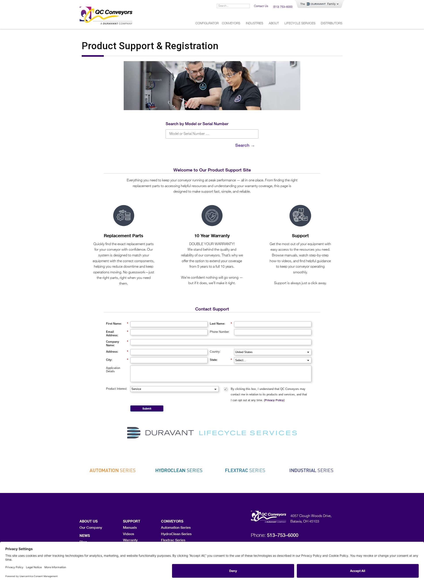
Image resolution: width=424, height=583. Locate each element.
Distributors (331, 23)
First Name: (117, 323)
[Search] (247, 6)
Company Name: (117, 343)
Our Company (91, 527)
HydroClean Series (176, 534)
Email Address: (117, 333)
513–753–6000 (282, 535)
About (274, 23)
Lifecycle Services (299, 23)
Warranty (130, 540)
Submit (146, 408)
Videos (128, 534)
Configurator (207, 23)
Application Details (113, 369)
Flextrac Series (173, 540)
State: (221, 359)
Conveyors (231, 23)
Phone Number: (220, 331)
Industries (254, 23)
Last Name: (221, 323)
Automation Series (176, 527)
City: (117, 359)
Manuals (130, 527)
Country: (215, 351)
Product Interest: (116, 388)
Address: (117, 351)
